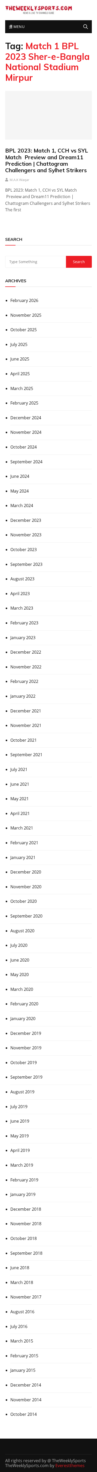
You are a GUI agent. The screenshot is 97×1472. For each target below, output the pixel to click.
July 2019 (18, 1106)
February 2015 (24, 1356)
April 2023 (20, 593)
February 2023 (24, 623)
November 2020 (25, 887)
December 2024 (25, 418)
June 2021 (19, 784)
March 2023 (21, 608)
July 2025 (18, 344)
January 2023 (22, 637)
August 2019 (22, 1092)
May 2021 (19, 799)
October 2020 (23, 901)
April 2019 (20, 1150)
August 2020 (22, 931)
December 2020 (25, 872)
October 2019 (23, 1062)
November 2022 (25, 667)
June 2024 (19, 476)
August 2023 (22, 579)
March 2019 (21, 1165)
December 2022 (25, 652)
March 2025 (21, 388)
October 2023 (23, 549)
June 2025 (19, 359)
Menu (18, 26)
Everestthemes (70, 1465)
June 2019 (19, 1121)
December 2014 (25, 1385)
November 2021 (25, 725)
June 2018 (19, 1268)
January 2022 (22, 696)
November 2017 (25, 1297)
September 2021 (26, 754)
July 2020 (18, 945)
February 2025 (24, 403)
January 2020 (22, 1018)
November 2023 (25, 535)
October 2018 (23, 1238)
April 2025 (20, 374)
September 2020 (26, 916)
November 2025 (25, 315)
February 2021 (24, 843)
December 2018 (25, 1209)
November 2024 (25, 432)
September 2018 (26, 1253)
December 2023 (25, 520)
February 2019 (24, 1180)
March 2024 (21, 505)
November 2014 (25, 1400)
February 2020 (24, 1004)
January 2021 (22, 857)
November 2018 (25, 1223)
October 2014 (23, 1414)
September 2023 (26, 564)
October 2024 (23, 447)
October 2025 (23, 330)
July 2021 (18, 769)
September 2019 (26, 1077)
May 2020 (19, 974)
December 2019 (25, 1033)
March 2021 (21, 828)
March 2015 (21, 1341)
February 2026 (24, 300)
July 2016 (18, 1326)
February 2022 (24, 681)
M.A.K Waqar (19, 179)
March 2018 (21, 1282)
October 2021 (23, 740)
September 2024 (26, 462)
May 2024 (19, 491)
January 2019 (22, 1194)
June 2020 (19, 960)
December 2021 (25, 711)
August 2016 (22, 1312)
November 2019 (25, 1048)
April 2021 (20, 813)
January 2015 (22, 1370)
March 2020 (21, 989)
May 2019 (19, 1136)
